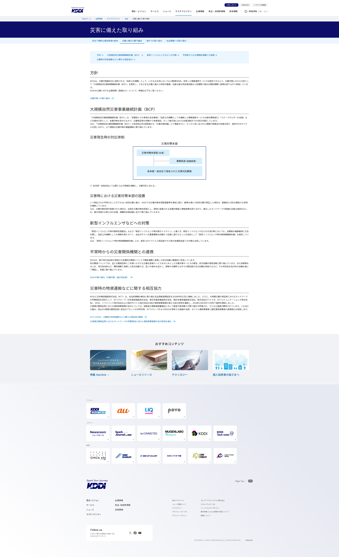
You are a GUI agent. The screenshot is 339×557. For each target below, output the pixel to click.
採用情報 (119, 509)
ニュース (90, 509)
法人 (265, 11)
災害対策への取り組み (100, 98)
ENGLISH (246, 5)
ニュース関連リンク (179, 504)
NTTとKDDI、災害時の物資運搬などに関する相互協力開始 (116, 317)
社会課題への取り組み (176, 40)
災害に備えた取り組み (132, 40)
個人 (261, 11)
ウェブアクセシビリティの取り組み (213, 500)
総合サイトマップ (178, 500)
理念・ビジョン (92, 500)
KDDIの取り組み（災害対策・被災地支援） (109, 277)
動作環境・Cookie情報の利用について (215, 512)
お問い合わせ (231, 5)
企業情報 (119, 500)
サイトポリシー (177, 508)
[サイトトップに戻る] (77, 10)
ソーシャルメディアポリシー (210, 508)
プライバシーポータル (179, 512)
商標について (205, 515)
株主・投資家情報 (123, 505)
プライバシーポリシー (179, 515)
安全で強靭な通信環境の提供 (105, 40)
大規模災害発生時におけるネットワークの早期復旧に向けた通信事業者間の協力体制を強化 (130, 321)
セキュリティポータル (208, 504)
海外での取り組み (154, 40)
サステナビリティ (93, 514)
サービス (90, 505)
